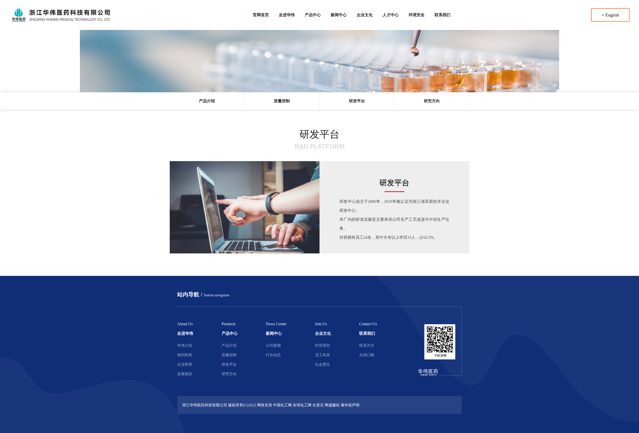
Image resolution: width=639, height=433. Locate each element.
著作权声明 (350, 405)
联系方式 (366, 345)
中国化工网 (282, 405)
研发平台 (357, 101)
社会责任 (322, 364)
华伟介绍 (184, 345)
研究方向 (432, 101)
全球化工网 (302, 405)
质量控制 (282, 101)
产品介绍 (207, 101)
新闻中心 (339, 15)
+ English (610, 14)
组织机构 (184, 355)
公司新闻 (273, 345)
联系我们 (443, 15)
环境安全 (417, 15)
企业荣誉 (184, 364)
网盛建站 (332, 405)
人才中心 (391, 15)
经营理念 (322, 345)
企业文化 (365, 15)
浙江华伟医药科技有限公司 (204, 405)
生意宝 (318, 405)
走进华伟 (287, 15)
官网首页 (261, 15)
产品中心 (313, 15)
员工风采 (322, 355)
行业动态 (273, 355)
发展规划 (184, 374)
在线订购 (366, 355)
